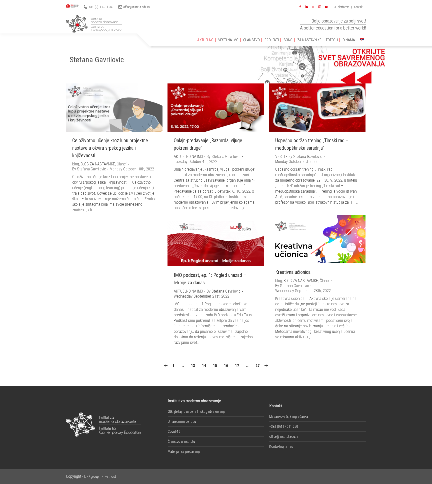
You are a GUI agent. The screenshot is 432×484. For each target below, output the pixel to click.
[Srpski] (362, 40)
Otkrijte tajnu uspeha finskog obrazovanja (197, 412)
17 (237, 365)
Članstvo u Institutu (181, 442)
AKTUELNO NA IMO (188, 156)
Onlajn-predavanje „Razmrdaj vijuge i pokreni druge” (209, 144)
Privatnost (109, 477)
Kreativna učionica (292, 272)
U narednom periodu (182, 422)
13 (193, 365)
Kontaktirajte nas (281, 447)
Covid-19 (174, 432)
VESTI (280, 156)
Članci (121, 164)
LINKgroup (91, 477)
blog (75, 164)
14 (204, 365)
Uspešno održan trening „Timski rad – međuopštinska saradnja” (312, 144)
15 (215, 365)
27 (258, 365)
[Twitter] (313, 6)
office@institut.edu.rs (137, 7)
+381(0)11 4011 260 (101, 7)
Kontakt (359, 7)
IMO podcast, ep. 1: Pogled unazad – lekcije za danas (210, 279)
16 (226, 365)
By (89, 169)
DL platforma (341, 7)
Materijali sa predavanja (184, 452)
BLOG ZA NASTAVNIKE (98, 164)
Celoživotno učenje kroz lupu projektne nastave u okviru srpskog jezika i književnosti (110, 147)
